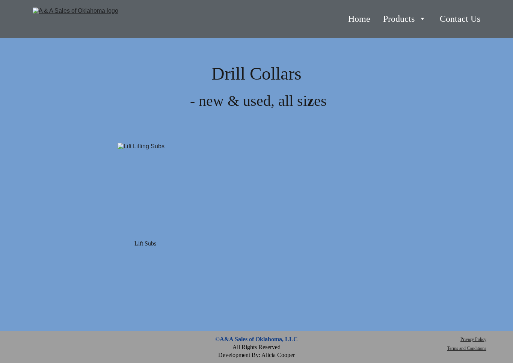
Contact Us (460, 19)
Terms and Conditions (466, 348)
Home (359, 19)
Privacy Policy (473, 339)
